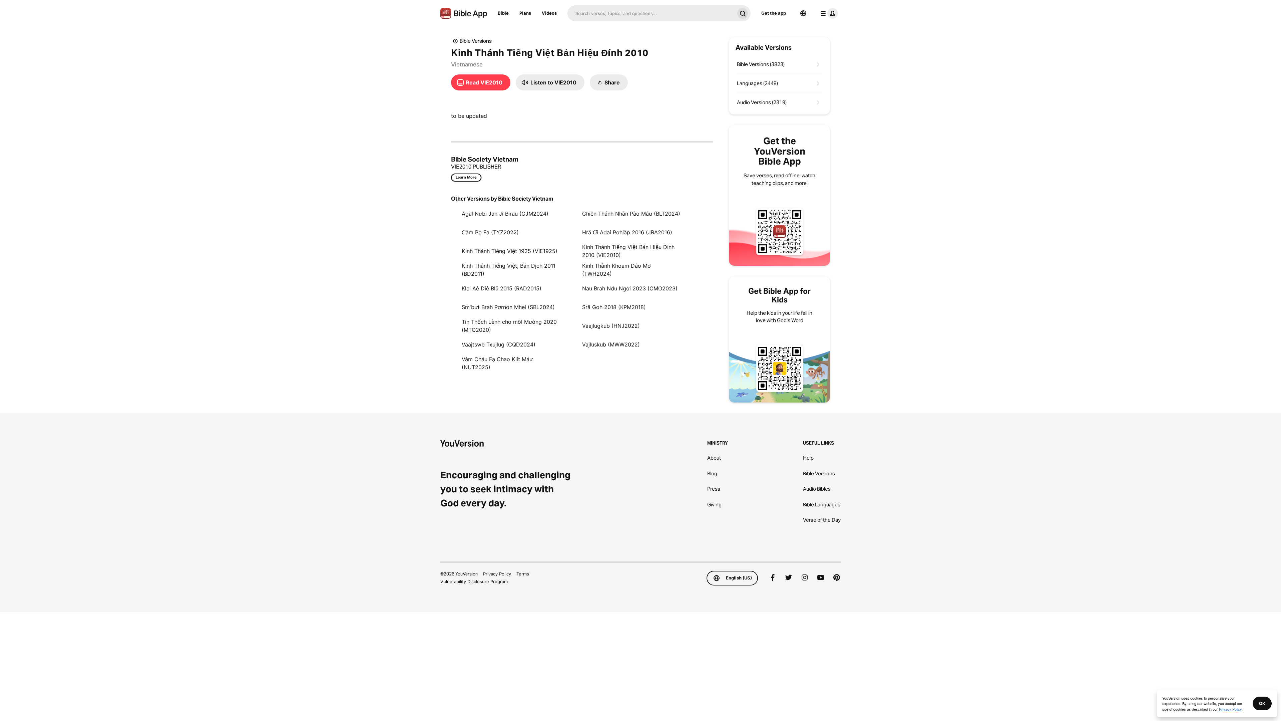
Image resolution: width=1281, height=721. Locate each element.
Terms (522, 573)
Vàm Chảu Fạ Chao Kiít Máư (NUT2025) (497, 363)
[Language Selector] (803, 13)
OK (1262, 703)
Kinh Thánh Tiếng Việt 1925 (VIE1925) (509, 251)
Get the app (773, 13)
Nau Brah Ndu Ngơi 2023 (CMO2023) (630, 288)
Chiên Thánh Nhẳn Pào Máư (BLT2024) (631, 213)
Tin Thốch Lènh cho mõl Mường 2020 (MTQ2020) (509, 325)
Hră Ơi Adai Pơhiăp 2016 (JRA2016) (627, 232)
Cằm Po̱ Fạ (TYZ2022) (490, 232)
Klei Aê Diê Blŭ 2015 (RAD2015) (501, 288)
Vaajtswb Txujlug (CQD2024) (498, 344)
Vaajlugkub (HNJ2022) (611, 325)
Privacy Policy (497, 573)
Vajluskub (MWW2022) (611, 344)
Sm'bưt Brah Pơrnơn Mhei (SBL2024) (508, 307)
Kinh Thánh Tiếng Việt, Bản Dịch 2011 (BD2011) (508, 269)
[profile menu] (828, 13)
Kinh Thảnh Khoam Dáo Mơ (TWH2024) (616, 269)
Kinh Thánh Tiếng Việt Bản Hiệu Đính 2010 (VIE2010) (628, 251)
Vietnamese (467, 64)
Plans (525, 13)
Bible (503, 13)
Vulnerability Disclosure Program (474, 581)
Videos (549, 13)
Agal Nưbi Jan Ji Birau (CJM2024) (505, 213)
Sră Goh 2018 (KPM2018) (614, 307)
